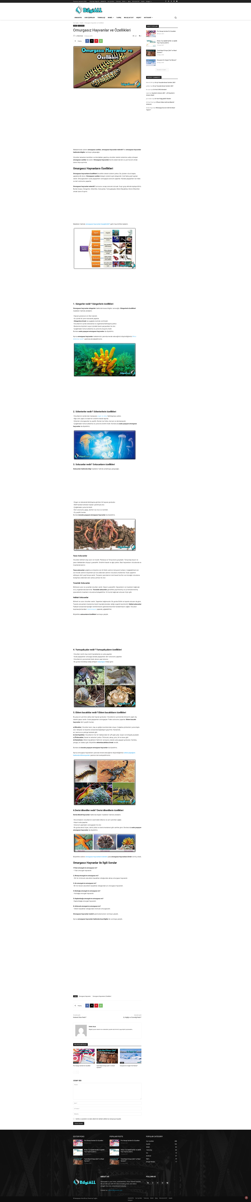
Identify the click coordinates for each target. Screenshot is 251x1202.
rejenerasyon (91, 609)
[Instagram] (168, 1)
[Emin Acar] (74, 36)
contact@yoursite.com (115, 1190)
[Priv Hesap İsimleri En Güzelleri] (84, 1056)
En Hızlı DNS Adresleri (160, 89)
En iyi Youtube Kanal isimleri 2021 (165, 82)
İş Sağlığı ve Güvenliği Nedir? (132, 1017)
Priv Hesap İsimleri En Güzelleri (81, 1065)
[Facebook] (166, 1)
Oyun (98, 1062)
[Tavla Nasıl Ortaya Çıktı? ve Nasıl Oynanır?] (107, 1056)
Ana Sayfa (76, 23)
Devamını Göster (161, 70)
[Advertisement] (107, 105)
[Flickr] (158, 1183)
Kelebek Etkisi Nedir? (79, 1017)
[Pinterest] (96, 41)
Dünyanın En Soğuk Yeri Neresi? (129, 1065)
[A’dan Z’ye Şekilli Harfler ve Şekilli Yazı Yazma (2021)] (151, 43)
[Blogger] (148, 1183)
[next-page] (77, 1072)
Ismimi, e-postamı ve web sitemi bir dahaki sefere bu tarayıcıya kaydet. (98, 1119)
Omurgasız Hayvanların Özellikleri (102, 996)
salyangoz (101, 662)
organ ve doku (102, 416)
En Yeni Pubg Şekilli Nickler (163, 98)
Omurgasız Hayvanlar (85, 996)
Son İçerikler (81, 25)
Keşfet (81, 23)
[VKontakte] (167, 1183)
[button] (175, 17)
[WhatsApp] (101, 41)
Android (76, 1062)
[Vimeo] (174, 1)
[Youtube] (177, 1)
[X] (171, 1)
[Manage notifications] (246, 1197)
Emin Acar (80, 36)
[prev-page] (74, 1072)
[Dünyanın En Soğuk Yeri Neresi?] (130, 1056)
